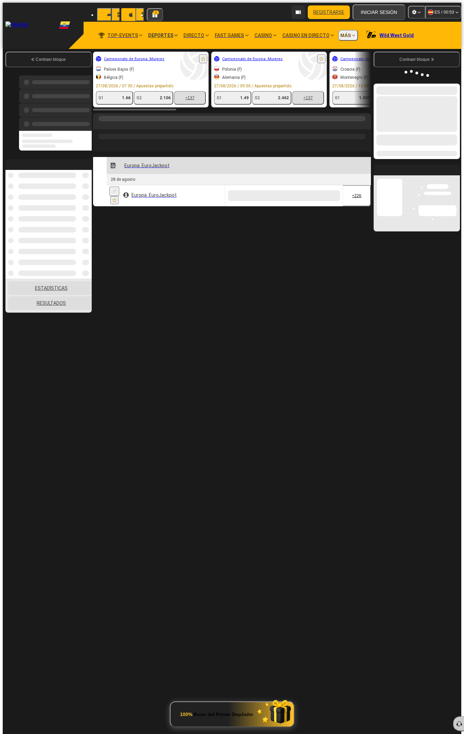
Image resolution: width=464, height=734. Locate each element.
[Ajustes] (416, 12)
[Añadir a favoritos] (203, 58)
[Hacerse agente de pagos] (298, 12)
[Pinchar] (114, 191)
